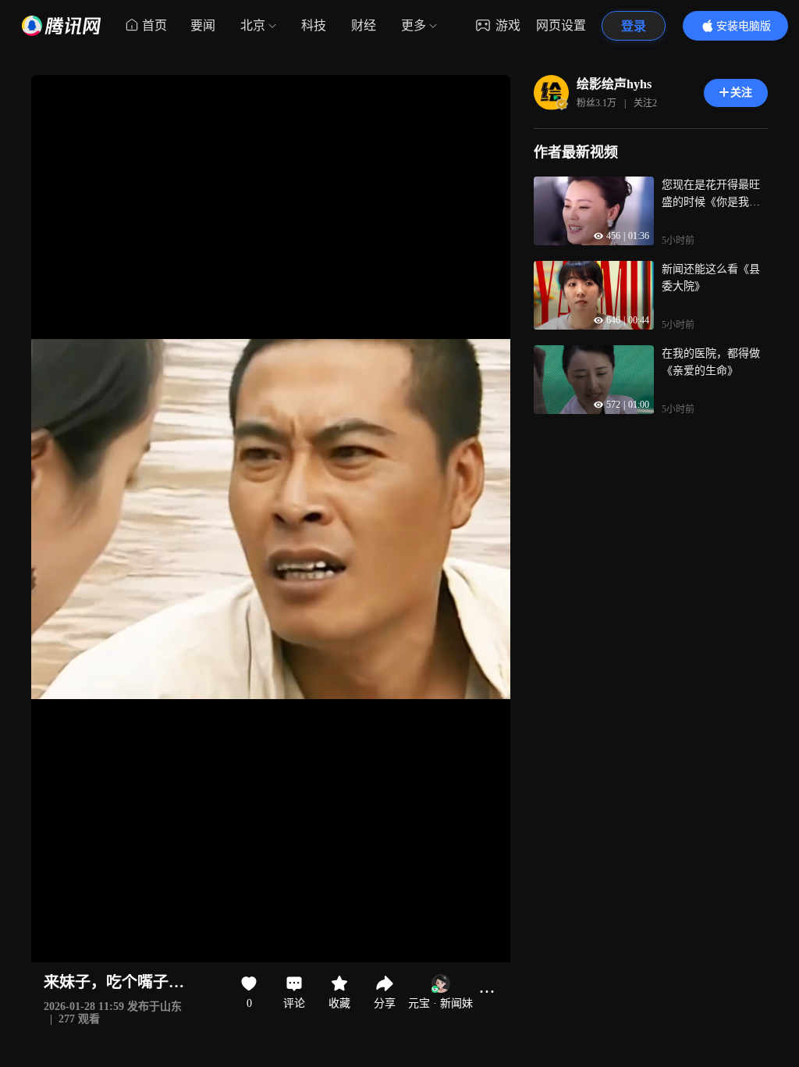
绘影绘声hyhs (614, 84)
